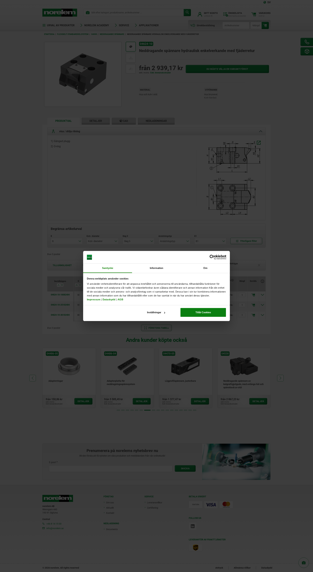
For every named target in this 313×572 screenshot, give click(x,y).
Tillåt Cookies (203, 312)
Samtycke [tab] (107, 268)
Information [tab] (156, 268)
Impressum (93, 299)
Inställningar (154, 312)
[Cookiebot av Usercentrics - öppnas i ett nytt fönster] (212, 257)
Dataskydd (109, 299)
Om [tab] (205, 268)
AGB (120, 299)
